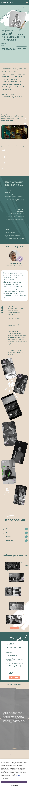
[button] (8, 368)
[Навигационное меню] (27, 2)
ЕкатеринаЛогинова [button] (6, 595)
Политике (18, 775)
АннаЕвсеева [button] (8, 623)
